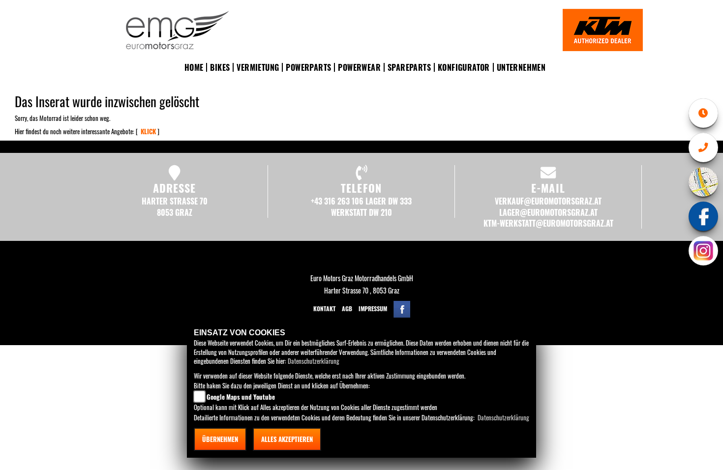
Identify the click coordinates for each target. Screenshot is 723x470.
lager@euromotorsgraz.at (548, 212)
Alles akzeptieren (287, 439)
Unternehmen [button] (521, 67)
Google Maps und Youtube (241, 397)
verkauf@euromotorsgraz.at (548, 201)
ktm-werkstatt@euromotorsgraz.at (548, 223)
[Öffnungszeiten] (703, 113)
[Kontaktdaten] (703, 147)
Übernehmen (220, 439)
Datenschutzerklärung (313, 361)
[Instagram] (703, 250)
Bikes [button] (220, 67)
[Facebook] (703, 216)
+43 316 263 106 (337, 201)
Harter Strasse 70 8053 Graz (175, 206)
